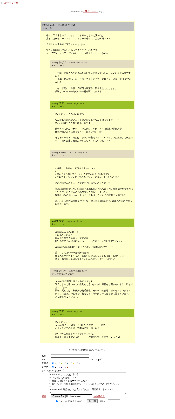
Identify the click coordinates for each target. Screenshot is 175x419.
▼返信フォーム (90, 11)
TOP (4, 3)
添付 (44, 396)
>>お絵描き (99, 396)
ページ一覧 (12, 3)
